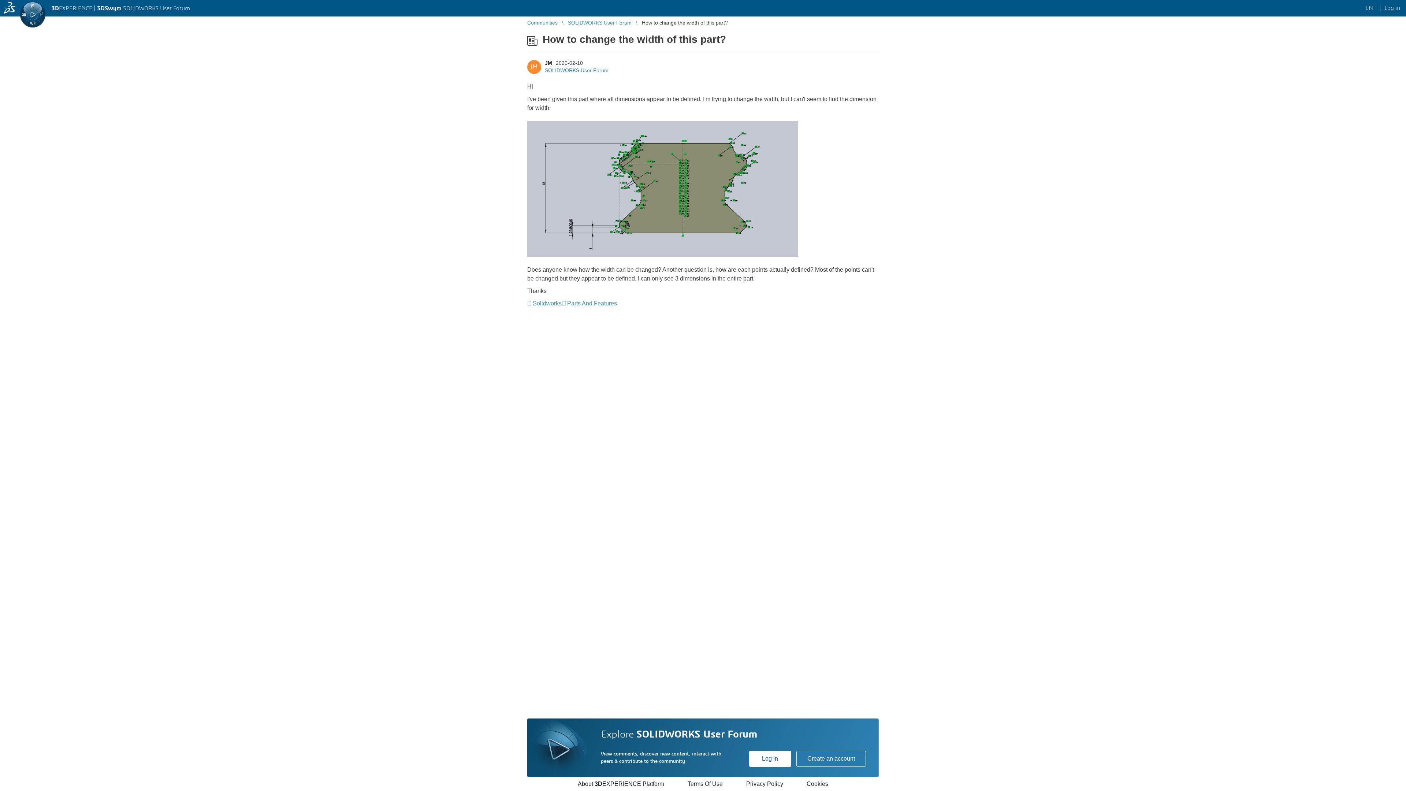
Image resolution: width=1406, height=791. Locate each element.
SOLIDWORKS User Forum (577, 70)
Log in (770, 758)
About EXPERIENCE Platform (621, 784)
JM (548, 63)
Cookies (817, 784)
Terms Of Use (705, 784)
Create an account (831, 758)
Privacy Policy (764, 784)
